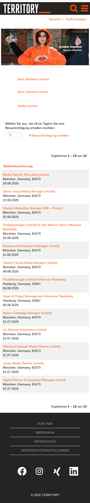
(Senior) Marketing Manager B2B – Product (33, 208)
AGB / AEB (45, 423)
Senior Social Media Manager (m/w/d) (29, 191)
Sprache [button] (55, 19)
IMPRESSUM (45, 432)
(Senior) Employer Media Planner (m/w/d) (32, 346)
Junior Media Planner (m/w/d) (23, 363)
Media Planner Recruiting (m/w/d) (26, 174)
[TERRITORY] (25, 8)
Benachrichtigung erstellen (50, 135)
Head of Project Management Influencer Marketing (38, 296)
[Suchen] (73, 8)
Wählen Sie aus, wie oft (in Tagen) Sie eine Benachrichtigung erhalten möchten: (34, 126)
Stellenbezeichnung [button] (18, 166)
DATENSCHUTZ (45, 441)
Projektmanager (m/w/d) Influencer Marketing (34, 279)
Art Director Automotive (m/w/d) (24, 329)
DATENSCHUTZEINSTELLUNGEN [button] (45, 450)
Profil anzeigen (76, 19)
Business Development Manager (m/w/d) (31, 246)
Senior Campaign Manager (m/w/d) (27, 313)
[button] (84, 8)
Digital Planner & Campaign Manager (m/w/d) (34, 380)
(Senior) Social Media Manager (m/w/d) (30, 262)
